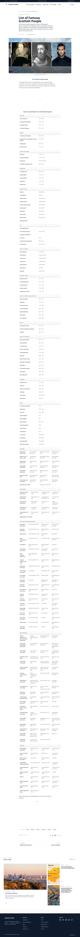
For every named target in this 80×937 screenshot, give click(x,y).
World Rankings (53, 4)
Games (59, 4)
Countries (25, 926)
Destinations (38, 4)
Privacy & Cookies (44, 922)
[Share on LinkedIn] (55, 835)
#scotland (43, 829)
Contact (42, 929)
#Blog (27, 829)
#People (37, 829)
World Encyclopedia (30, 4)
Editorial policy (44, 924)
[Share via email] (58, 835)
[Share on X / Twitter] (50, 835)
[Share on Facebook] (53, 835)
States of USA (45, 4)
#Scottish (49, 829)
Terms (42, 919)
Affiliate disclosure (44, 926)
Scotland (23, 11)
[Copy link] (60, 835)
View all (72, 859)
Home (20, 11)
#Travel (54, 829)
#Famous (32, 829)
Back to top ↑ (72, 935)
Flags (24, 924)
